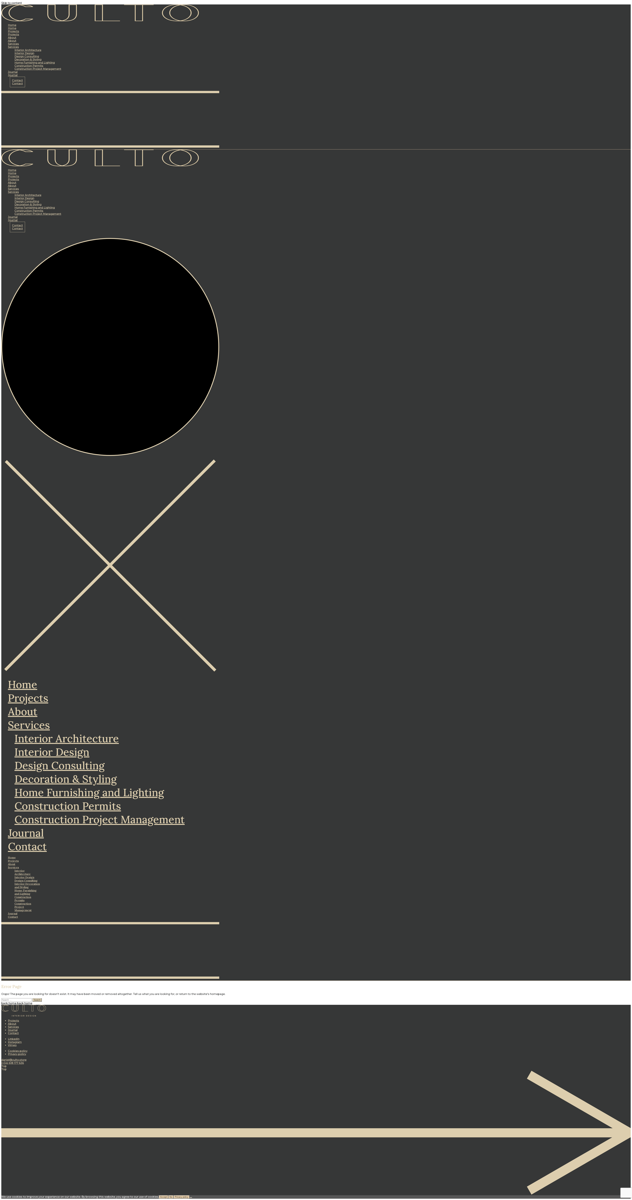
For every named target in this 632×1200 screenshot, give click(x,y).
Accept (163, 1197)
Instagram (15, 1042)
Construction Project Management (99, 819)
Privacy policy (17, 1054)
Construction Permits (67, 806)
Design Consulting (59, 765)
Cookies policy (17, 1051)
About (22, 711)
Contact (27, 846)
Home (22, 684)
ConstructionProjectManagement (23, 907)
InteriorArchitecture (22, 872)
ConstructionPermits (22, 898)
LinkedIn (13, 1039)
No (171, 1197)
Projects (28, 698)
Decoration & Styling (65, 779)
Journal (26, 833)
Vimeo (12, 1045)
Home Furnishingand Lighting (25, 892)
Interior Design (51, 752)
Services (29, 725)
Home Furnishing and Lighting (89, 792)
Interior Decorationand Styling (27, 885)
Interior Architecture (66, 738)
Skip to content (11, 2)
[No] (191, 1197)
